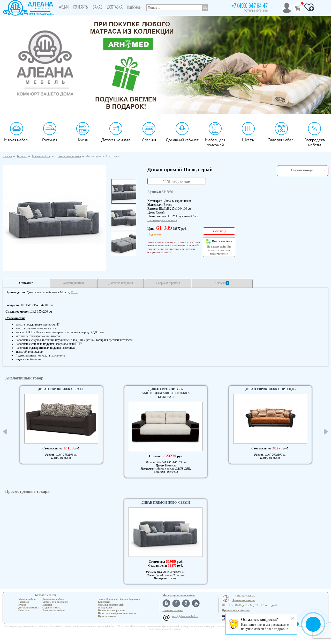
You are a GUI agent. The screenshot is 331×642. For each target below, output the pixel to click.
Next (326, 432)
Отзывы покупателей (111, 604)
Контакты (80, 7)
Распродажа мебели (314, 142)
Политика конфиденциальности (117, 613)
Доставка (115, 7)
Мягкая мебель (16, 140)
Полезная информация (111, 610)
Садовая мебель (281, 140)
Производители (107, 616)
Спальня (149, 140)
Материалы (105, 607)
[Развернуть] (323, 169)
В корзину (219, 231)
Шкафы (248, 140)
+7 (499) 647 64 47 (249, 6)
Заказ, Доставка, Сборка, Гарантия (119, 599)
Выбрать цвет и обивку (162, 220)
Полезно (133, 8)
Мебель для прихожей (215, 142)
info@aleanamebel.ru (185, 616)
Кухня (83, 140)
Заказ (97, 7)
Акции (64, 7)
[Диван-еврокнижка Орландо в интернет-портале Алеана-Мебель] (270, 418)
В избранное (179, 181)
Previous (5, 431)
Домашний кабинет (182, 140)
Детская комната (115, 140)
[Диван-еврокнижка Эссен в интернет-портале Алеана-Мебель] (61, 419)
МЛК (74, 292)
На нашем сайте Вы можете (219, 250)
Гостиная (49, 140)
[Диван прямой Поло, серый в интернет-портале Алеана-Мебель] (54, 217)
